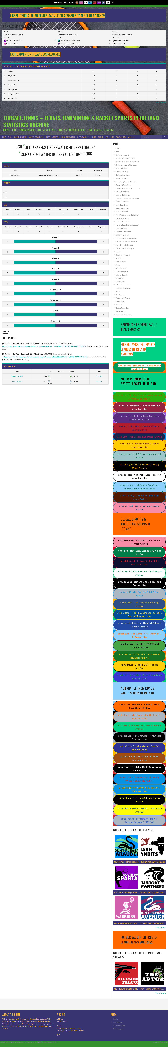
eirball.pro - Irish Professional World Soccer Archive (139, 573)
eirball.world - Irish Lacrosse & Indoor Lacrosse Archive (139, 445)
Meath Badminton (122, 208)
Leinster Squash (121, 275)
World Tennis (120, 301)
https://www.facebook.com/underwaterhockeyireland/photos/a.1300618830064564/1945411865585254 (44, 346)
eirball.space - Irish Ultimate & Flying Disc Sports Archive (139, 737)
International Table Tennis (125, 285)
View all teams (160, 927)
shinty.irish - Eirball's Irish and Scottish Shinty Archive (139, 748)
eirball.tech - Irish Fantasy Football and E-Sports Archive (139, 717)
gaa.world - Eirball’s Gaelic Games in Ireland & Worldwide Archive (139, 397)
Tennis (94, 137)
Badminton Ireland (20, 137)
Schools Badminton (122, 178)
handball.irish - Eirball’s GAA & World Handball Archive (139, 645)
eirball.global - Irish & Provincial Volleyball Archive (139, 456)
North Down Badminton (124, 245)
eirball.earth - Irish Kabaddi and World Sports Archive (139, 758)
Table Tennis (109, 137)
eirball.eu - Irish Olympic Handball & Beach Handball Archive (139, 625)
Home (4, 137)
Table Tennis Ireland (123, 288)
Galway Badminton (122, 192)
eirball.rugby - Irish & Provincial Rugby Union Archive (139, 466)
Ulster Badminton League (125, 248)
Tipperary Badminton (123, 232)
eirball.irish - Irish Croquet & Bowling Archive (139, 604)
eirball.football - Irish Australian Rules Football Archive (139, 563)
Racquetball (120, 278)
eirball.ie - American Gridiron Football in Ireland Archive (139, 407)
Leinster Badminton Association (127, 198)
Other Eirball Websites (124, 315)
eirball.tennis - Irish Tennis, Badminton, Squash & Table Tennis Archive (139, 487)
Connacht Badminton (36, 137)
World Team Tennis (123, 298)
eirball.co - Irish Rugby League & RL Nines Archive (139, 552)
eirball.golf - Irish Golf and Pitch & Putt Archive (139, 594)
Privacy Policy (120, 311)
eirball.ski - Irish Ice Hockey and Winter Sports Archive (139, 428)
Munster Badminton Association (127, 225)
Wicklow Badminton (123, 218)
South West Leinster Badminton (127, 215)
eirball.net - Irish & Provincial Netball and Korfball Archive (139, 542)
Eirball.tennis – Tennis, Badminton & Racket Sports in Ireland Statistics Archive (81, 121)
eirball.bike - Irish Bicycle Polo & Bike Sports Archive (139, 810)
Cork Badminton (121, 228)
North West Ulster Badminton (126, 241)
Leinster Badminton (52, 137)
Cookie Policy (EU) (122, 308)
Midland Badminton (122, 212)
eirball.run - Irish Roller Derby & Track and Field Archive (139, 768)
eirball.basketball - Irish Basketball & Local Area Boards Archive (139, 417)
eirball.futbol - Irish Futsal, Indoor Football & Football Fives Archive (139, 614)
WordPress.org (118, 1029)
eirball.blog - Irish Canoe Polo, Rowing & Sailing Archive (139, 789)
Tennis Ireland (121, 261)
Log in (115, 1019)
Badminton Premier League (125, 158)
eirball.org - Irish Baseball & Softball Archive (139, 436)
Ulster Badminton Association (126, 238)
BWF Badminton (121, 168)
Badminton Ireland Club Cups (126, 165)
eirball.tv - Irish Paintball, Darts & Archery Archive (139, 727)
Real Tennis (120, 258)
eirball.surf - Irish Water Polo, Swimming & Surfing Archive (139, 635)
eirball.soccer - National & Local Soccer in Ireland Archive (139, 476)
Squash (100, 137)
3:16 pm (99, 376)
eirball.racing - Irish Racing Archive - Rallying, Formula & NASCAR (139, 820)
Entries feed (117, 1022)
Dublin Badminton (122, 201)
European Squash (122, 271)
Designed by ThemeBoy (160, 1042)
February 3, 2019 (17, 376)
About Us (131, 137)
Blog (10, 137)
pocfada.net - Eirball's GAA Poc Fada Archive (139, 666)
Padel (118, 291)
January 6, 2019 (17, 382)
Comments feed (119, 1026)
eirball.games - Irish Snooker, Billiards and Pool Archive (139, 583)
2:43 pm (99, 382)
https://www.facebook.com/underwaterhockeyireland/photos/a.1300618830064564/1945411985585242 (45, 357)
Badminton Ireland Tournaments (127, 162)
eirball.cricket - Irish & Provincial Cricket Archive (139, 507)
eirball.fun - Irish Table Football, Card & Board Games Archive (139, 706)
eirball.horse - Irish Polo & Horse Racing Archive (139, 800)
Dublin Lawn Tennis (123, 255)
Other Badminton (122, 172)
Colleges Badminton (123, 175)
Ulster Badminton (83, 137)
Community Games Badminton (126, 182)
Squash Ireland (121, 268)
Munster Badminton (68, 137)
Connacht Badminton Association (128, 188)
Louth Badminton (122, 205)
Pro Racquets (121, 137)
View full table (161, 103)
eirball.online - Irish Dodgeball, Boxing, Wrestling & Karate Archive (139, 779)
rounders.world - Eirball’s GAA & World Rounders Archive (139, 656)
